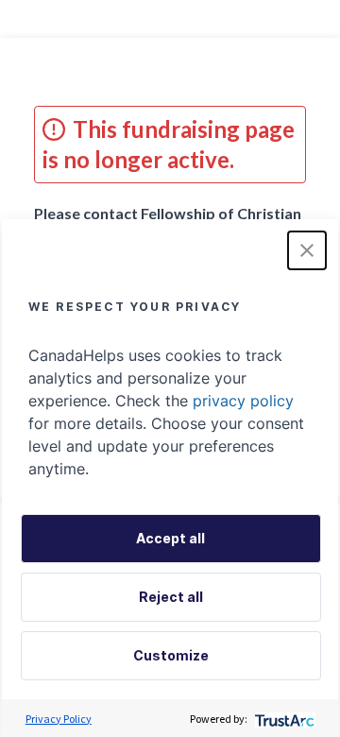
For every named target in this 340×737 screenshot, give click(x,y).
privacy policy (243, 400)
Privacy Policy (59, 718)
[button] (307, 250)
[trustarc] (282, 718)
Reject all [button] (171, 597)
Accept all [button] (170, 538)
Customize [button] (171, 655)
